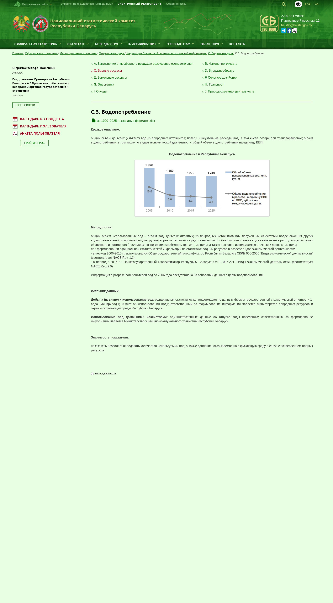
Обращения (210, 44)
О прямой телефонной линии (33, 68)
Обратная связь (176, 3)
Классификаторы (142, 44)
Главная (18, 53)
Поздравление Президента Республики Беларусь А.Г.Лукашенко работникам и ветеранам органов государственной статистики (41, 84)
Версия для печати (105, 373)
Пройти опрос (34, 143)
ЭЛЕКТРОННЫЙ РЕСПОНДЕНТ (139, 4)
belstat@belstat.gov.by (296, 25)
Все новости (26, 105)
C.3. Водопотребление (249, 53)
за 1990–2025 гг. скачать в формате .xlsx (126, 120)
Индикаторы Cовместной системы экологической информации (166, 53)
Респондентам (178, 44)
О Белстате (76, 44)
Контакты (237, 44)
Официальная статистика (35, 44)
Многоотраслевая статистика (78, 53)
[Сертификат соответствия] (269, 31)
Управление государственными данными (87, 3)
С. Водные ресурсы (221, 53)
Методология (106, 44)
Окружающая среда (112, 53)
